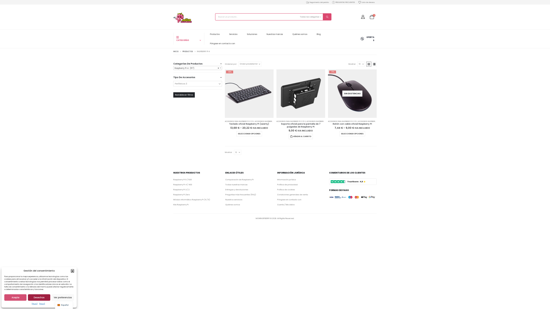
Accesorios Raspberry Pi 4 (265, 121)
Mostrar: (352, 64)
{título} (35, 304)
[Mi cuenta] (363, 17)
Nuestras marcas (275, 34)
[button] (72, 270)
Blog (319, 34)
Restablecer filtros (184, 94)
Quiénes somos (299, 34)
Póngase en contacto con (222, 43)
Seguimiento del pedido (319, 2)
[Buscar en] (327, 17)
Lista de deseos (368, 2)
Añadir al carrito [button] (302, 136)
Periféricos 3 (181, 83)
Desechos (39, 297)
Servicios (233, 34)
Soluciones (252, 34)
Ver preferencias (63, 297)
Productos (215, 34)
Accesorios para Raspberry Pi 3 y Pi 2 (239, 121)
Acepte (15, 297)
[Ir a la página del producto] (300, 93)
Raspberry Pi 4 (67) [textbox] (197, 68)
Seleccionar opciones (249, 133)
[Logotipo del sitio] (182, 18)
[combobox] (197, 68)
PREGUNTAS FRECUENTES (345, 2)
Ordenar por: (231, 64)
